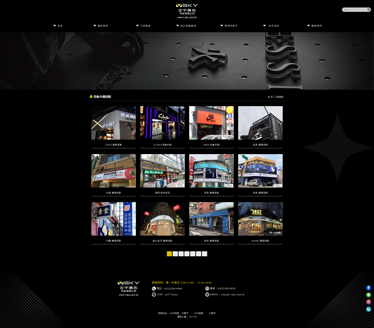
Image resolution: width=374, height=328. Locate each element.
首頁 (60, 26)
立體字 (212, 313)
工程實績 (145, 26)
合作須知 (275, 26)
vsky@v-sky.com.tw (233, 294)
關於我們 (103, 26)
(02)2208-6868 (173, 288)
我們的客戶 (231, 26)
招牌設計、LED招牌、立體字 (173, 313)
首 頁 (270, 97)
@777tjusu (171, 294)
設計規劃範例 (188, 26)
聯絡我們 (316, 26)
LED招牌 (198, 313)
